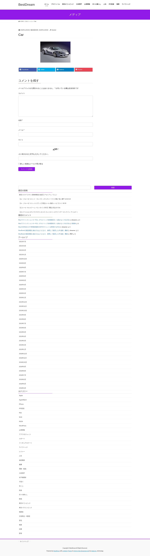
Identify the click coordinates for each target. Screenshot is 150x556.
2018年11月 (23, 358)
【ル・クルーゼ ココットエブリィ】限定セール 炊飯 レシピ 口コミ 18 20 (42, 203)
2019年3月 (22, 340)
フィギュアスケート (25, 443)
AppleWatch (23, 400)
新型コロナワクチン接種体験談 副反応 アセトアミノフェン (38, 195)
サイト (20, 140)
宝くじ (21, 486)
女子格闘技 (22, 477)
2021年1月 (22, 254)
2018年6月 (22, 379)
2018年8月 (22, 371)
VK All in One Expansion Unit (81, 551)
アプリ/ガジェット (25, 434)
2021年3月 (22, 246)
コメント (21, 93)
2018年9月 (22, 366)
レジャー (22, 451)
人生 (20, 456)
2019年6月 (22, 328)
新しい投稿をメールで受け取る (31, 164)
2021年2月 (22, 250)
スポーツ (22, 438)
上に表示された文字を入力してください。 (33, 154)
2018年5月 (22, 384)
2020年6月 (22, 276)
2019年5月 (22, 332)
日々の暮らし (23, 494)
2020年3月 (22, 289)
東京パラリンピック (25, 507)
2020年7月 (22, 272)
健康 (20, 464)
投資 (20, 490)
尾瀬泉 (74, 223)
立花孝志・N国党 (24, 516)
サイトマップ (24, 541)
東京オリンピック (25, 503)
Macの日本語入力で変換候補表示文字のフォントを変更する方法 (39, 227)
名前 (20, 120)
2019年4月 (22, 336)
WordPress (22, 426)
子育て (21, 482)
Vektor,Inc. (94, 551)
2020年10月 (23, 259)
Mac (20, 413)
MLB (20, 417)
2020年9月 (22, 263)
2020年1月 (22, 297)
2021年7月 (22, 241)
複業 (20, 525)
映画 (20, 499)
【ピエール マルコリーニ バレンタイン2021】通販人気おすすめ (39, 207)
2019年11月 (23, 306)
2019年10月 (23, 310)
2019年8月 (22, 319)
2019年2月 (22, 345)
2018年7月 (22, 375)
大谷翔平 (22, 473)
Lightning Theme (67, 551)
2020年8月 (22, 267)
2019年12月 (23, 302)
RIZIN (21, 421)
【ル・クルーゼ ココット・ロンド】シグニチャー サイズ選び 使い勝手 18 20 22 (45, 199)
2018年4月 (22, 388)
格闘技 (21, 512)
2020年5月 (22, 280)
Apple (21, 395)
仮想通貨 (22, 460)
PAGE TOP (144, 537)
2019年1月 (22, 349)
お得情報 (22, 430)
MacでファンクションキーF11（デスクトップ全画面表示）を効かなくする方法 (43, 220)
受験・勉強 (22, 469)
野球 (20, 533)
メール (21, 130)
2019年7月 (22, 323)
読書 (20, 529)
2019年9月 (22, 315)
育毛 (20, 520)
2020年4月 (22, 284)
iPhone (21, 404)
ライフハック (23, 447)
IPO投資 (21, 408)
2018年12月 (23, 353)
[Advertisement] (116, 47)
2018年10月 (23, 362)
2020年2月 (22, 293)
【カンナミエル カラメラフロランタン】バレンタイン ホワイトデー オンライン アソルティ (48, 212)
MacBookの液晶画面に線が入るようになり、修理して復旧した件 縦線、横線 (43, 230)
